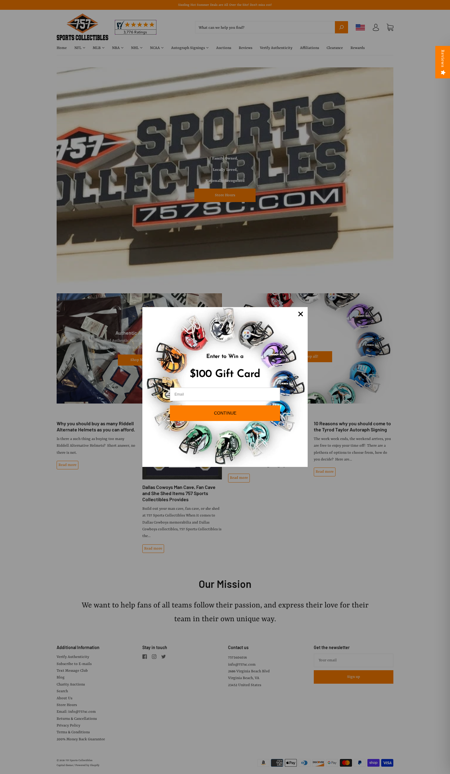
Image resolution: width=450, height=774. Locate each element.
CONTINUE (225, 413)
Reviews (442, 58)
